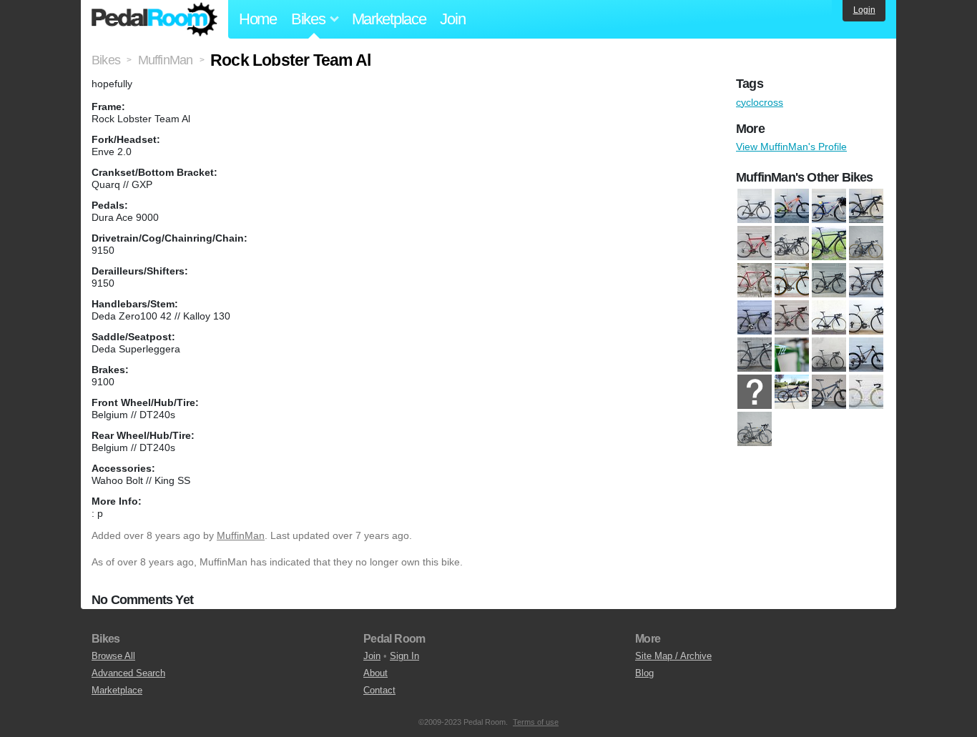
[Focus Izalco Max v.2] (866, 281)
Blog (644, 673)
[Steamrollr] (866, 392)
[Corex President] (754, 281)
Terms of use (536, 722)
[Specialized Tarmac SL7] (866, 206)
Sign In (404, 656)
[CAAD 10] (754, 243)
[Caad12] (754, 206)
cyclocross (759, 102)
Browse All (113, 656)
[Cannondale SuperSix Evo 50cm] (829, 243)
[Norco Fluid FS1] (866, 355)
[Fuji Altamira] (791, 318)
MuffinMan (241, 535)
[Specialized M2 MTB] (829, 392)
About (375, 673)
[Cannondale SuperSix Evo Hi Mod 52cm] (866, 243)
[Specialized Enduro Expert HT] (791, 392)
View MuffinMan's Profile (791, 146)
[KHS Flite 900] (754, 355)
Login (864, 10)
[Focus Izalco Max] (829, 281)
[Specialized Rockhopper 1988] (829, 206)
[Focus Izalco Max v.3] (754, 318)
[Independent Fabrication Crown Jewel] (866, 318)
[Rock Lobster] (754, 392)
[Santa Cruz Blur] (791, 206)
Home (258, 19)
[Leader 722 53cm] (791, 355)
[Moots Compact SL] (829, 355)
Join (452, 19)
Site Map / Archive (673, 656)
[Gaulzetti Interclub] (829, 318)
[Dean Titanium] (791, 281)
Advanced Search (128, 673)
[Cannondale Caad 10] (791, 243)
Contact (379, 690)
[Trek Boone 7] (754, 429)
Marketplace (389, 19)
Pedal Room (154, 19)
